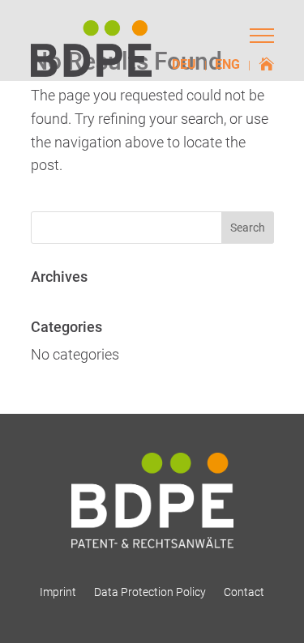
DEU (184, 65)
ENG (227, 65)
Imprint (58, 592)
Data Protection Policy (150, 592)
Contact (244, 592)
